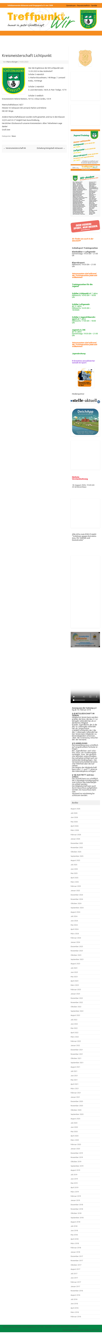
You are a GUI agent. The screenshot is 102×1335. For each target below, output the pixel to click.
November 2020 (77, 1105)
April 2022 (74, 1032)
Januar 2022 (75, 1045)
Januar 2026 (75, 839)
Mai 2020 (74, 1131)
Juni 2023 (74, 972)
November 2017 (77, 1260)
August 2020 (75, 1119)
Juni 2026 (74, 817)
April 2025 (74, 878)
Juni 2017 (74, 1278)
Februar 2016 (76, 1316)
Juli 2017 (74, 1273)
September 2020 (77, 1114)
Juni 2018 (74, 1230)
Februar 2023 (76, 989)
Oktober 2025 (76, 852)
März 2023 (75, 985)
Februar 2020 (76, 1144)
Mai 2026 (74, 822)
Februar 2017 (76, 1282)
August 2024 (75, 912)
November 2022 (77, 1002)
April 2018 (74, 1239)
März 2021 (75, 1088)
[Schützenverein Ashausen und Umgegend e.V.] (51, 39)
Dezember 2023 (77, 946)
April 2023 (74, 981)
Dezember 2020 (77, 1101)
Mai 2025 (74, 873)
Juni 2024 (74, 921)
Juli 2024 (74, 916)
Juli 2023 (74, 968)
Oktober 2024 (76, 903)
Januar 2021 (75, 1097)
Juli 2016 (74, 1299)
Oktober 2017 (76, 1265)
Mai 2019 (74, 1183)
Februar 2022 (76, 1041)
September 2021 (77, 1062)
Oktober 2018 (76, 1213)
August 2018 (75, 1222)
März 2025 (75, 882)
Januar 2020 (75, 1149)
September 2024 (77, 908)
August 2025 (75, 860)
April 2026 (74, 826)
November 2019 (77, 1157)
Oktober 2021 (76, 1058)
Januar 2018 (75, 1252)
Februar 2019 (76, 1196)
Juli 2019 (74, 1174)
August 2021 (75, 1067)
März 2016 (75, 1312)
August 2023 (75, 963)
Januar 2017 (75, 1286)
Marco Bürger (12, 62)
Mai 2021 (74, 1080)
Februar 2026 (76, 834)
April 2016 (74, 1308)
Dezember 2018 (77, 1204)
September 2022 (77, 1011)
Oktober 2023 (76, 955)
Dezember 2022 (77, 998)
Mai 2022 (74, 1028)
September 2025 (77, 856)
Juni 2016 (74, 1303)
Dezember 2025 (77, 843)
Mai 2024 (74, 925)
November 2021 (77, 1054)
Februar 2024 (76, 938)
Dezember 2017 (77, 1256)
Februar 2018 (76, 1248)
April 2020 (74, 1136)
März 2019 (75, 1192)
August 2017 (75, 1269)
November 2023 (77, 951)
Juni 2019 (74, 1179)
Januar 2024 (75, 942)
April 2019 (74, 1187)
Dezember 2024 (77, 895)
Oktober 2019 (76, 1161)
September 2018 (77, 1217)
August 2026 (75, 809)
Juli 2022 (74, 1020)
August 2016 (75, 1295)
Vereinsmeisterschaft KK (14, 148)
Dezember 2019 (77, 1153)
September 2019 (77, 1166)
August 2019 (75, 1170)
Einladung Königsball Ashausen (51, 148)
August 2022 (75, 1015)
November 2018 (77, 1209)
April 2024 (74, 929)
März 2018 (75, 1243)
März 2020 (75, 1140)
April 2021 (74, 1084)
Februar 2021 (76, 1093)
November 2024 (77, 899)
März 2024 (75, 933)
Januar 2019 (75, 1200)
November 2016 (77, 1291)
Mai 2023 (74, 977)
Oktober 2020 (76, 1110)
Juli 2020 (74, 1123)
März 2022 (75, 1037)
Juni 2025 (74, 869)
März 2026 (75, 830)
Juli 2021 (74, 1071)
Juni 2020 (74, 1127)
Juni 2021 (74, 1075)
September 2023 (77, 959)
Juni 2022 (74, 1024)
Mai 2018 (74, 1235)
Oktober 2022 (76, 1007)
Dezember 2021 (77, 1050)
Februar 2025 (76, 886)
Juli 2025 (74, 865)
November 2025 (77, 847)
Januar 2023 (75, 994)
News (14, 136)
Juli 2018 (74, 1226)
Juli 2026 (74, 813)
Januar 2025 (75, 890)
